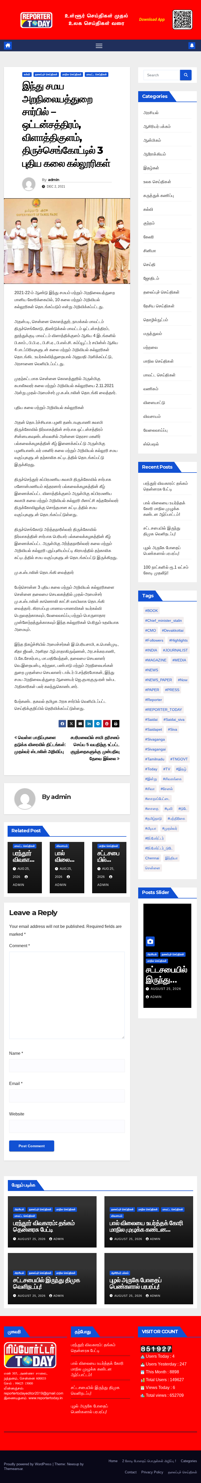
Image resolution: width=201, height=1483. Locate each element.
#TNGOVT (179, 759)
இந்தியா (171, 858)
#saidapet (153, 729)
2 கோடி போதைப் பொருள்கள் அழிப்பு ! (149, 1461)
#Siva (172, 729)
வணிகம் (150, 389)
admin (53, 179)
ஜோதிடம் (151, 278)
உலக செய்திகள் (157, 181)
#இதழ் (181, 769)
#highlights (178, 640)
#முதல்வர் (169, 828)
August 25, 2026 (166, 989)
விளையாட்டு (154, 402)
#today (151, 769)
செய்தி (149, 264)
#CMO (150, 630)
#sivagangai (155, 749)
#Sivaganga (155, 739)
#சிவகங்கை (172, 779)
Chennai (152, 858)
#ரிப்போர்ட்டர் (154, 838)
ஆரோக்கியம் (154, 154)
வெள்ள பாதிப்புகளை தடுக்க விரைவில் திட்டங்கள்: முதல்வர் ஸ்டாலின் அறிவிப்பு (40, 744)
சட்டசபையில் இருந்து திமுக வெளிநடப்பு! (46, 1283)
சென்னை (152, 868)
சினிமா (149, 251)
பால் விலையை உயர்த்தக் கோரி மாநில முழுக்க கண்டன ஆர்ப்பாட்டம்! (164, 509)
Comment (19, 946)
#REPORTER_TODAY (163, 710)
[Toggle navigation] (99, 45)
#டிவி (168, 808)
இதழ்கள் (151, 168)
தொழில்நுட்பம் (155, 320)
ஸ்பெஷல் (151, 444)
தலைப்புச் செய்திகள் (46, 74)
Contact (131, 1472)
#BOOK (151, 611)
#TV (166, 769)
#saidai (151, 719)
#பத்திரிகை (176, 818)
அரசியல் (151, 112)
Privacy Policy (152, 1472)
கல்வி (27, 74)
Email (16, 1083)
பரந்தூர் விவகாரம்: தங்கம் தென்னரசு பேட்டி (44, 1226)
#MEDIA (179, 660)
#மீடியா (150, 828)
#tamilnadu (154, 759)
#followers (154, 640)
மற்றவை (150, 347)
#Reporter (153, 700)
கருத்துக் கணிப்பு (158, 195)
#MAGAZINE (155, 660)
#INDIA (151, 650)
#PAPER (152, 690)
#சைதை (152, 808)
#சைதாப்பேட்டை (157, 799)
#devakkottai (172, 630)
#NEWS (151, 670)
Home (113, 1461)
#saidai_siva (174, 719)
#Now (182, 680)
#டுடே (182, 808)
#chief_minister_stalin (163, 620)
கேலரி (148, 237)
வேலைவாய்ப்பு (155, 430)
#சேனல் (167, 789)
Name (16, 1053)
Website (16, 1114)
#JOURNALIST (175, 650)
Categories (189, 1461)
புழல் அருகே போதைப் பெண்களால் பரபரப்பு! (135, 1283)
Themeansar (13, 1469)
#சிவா (150, 789)
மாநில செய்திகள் (71, 74)
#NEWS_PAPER (158, 680)
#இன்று (151, 779)
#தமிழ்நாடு (153, 818)
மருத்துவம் (152, 333)
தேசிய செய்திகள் (159, 306)
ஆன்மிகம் (152, 140)
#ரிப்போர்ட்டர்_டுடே (159, 848)
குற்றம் (149, 223)
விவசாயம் (62, 846)
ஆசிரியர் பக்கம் (157, 126)
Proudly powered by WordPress (28, 1464)
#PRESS (172, 690)
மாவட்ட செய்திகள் (96, 74)
